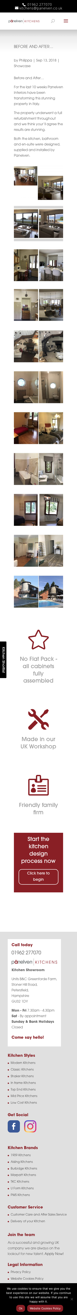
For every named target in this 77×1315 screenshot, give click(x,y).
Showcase (22, 66)
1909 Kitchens (21, 1155)
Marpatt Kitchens (23, 1175)
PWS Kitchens (20, 1195)
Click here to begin (38, 877)
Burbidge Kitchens (24, 1168)
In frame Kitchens (23, 1083)
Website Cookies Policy (27, 1279)
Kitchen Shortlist (3, 660)
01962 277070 (39, 4)
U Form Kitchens (22, 1188)
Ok (20, 1308)
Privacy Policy (21, 1272)
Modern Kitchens (23, 1063)
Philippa (25, 60)
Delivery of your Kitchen (28, 1221)
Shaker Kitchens (22, 1076)
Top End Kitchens (23, 1089)
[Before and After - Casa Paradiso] (38, 200)
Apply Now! (54, 1254)
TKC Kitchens (20, 1182)
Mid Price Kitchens (24, 1096)
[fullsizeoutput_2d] (38, 609)
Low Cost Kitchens (24, 1103)
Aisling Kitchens (22, 1162)
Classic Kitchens (22, 1069)
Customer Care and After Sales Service (39, 1214)
